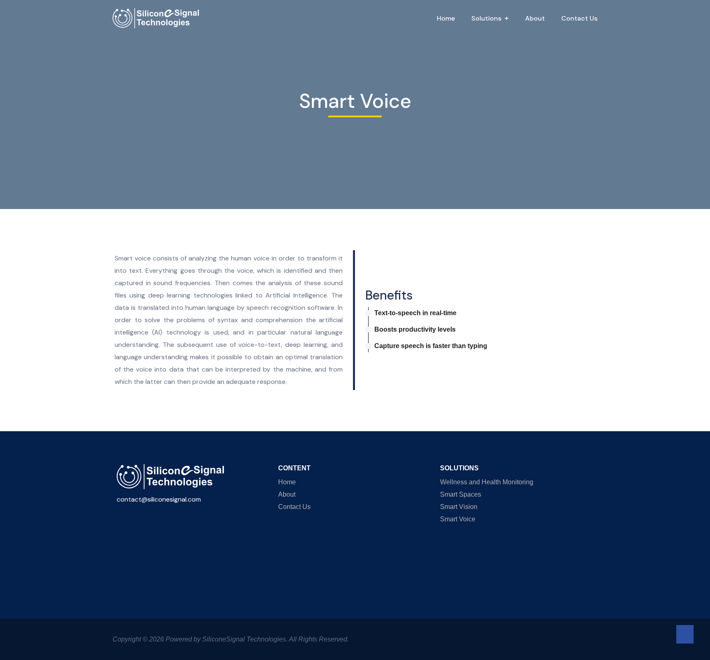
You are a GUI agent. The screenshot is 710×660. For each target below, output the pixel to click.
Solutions (486, 18)
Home (446, 18)
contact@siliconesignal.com (159, 499)
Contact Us (579, 18)
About (535, 18)
